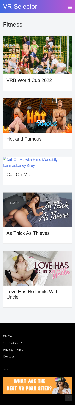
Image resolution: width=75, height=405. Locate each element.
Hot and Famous (24, 139)
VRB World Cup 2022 (29, 80)
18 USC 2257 (12, 343)
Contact (8, 356)
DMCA (7, 336)
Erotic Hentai (6, 369)
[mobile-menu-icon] (70, 7)
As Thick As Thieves (28, 233)
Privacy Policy (13, 349)
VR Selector (20, 6)
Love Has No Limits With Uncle (32, 294)
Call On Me (18, 174)
